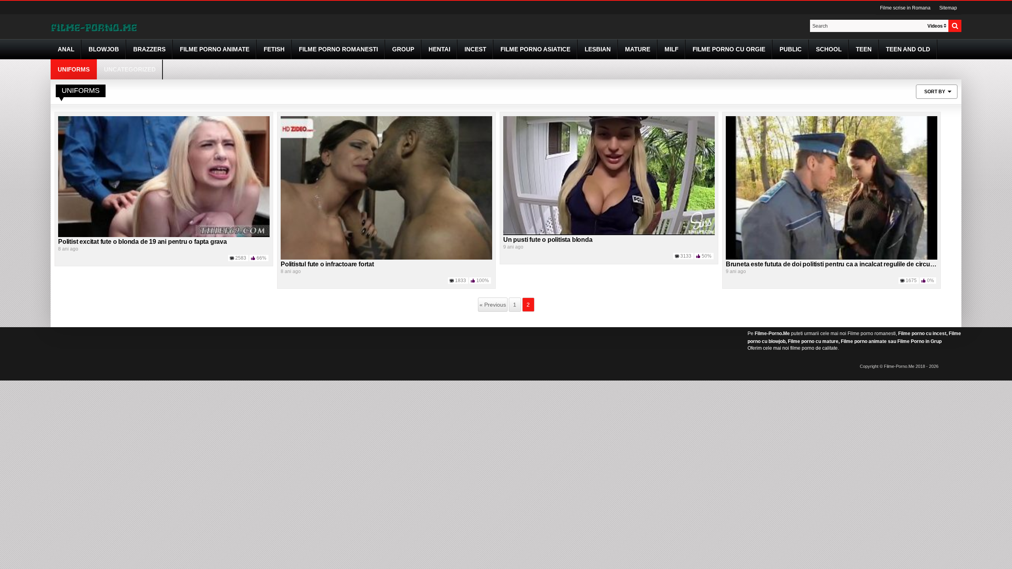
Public (791, 49)
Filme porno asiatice (535, 49)
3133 (685, 256)
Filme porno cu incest (922, 333)
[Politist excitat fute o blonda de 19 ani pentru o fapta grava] (164, 176)
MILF (671, 49)
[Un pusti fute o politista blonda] (609, 175)
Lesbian (598, 49)
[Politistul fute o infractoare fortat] (386, 187)
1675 (911, 280)
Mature (637, 49)
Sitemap (948, 8)
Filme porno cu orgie (729, 49)
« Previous (493, 304)
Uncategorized (130, 69)
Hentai (439, 49)
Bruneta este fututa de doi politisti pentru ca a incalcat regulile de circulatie (834, 264)
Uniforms (74, 69)
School (829, 49)
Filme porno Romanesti (338, 49)
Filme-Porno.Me (772, 333)
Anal (66, 49)
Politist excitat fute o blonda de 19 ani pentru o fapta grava (142, 241)
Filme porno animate (214, 49)
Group (403, 49)
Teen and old (908, 49)
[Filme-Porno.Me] (94, 27)
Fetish (274, 49)
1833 (460, 280)
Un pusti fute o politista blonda (548, 239)
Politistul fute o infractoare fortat (327, 264)
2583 (240, 258)
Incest (475, 49)
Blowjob (104, 49)
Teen (864, 49)
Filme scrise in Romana (905, 8)
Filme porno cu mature (813, 341)
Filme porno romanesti (872, 333)
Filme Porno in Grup (919, 341)
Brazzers (149, 49)
